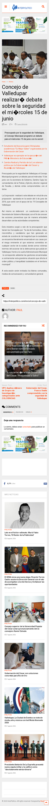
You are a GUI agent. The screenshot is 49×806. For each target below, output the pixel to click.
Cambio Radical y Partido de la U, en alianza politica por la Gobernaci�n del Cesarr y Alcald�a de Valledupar (23, 165)
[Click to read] (24, 367)
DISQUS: (29, 412)
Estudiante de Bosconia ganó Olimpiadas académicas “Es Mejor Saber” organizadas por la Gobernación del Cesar (25, 149)
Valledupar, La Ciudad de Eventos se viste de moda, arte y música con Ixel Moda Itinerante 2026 (24, 720)
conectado (26, 427)
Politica (8, 529)
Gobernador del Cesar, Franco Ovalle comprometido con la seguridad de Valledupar (36, 393)
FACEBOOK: (19, 412)
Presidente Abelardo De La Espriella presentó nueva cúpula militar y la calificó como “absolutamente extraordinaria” (24, 767)
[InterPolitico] (21, 11)
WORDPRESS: (8, 412)
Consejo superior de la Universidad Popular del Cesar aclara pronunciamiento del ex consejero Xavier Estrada (23, 628)
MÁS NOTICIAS (12, 494)
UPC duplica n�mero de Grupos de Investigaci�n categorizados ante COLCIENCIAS (12, 393)
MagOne (43, 801)
